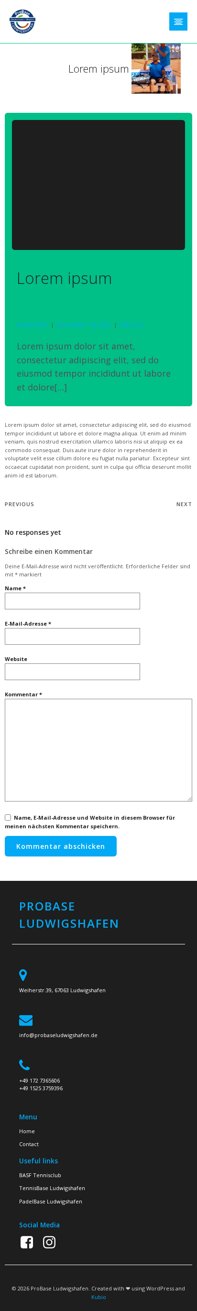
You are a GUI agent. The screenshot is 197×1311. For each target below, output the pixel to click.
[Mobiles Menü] (178, 21)
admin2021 (32, 324)
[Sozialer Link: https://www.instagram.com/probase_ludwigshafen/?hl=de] (53, 1242)
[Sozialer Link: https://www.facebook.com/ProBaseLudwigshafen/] (30, 1242)
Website (16, 658)
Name (15, 588)
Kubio (98, 1296)
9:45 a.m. (132, 324)
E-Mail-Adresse (28, 623)
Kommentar (23, 694)
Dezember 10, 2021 (83, 324)
